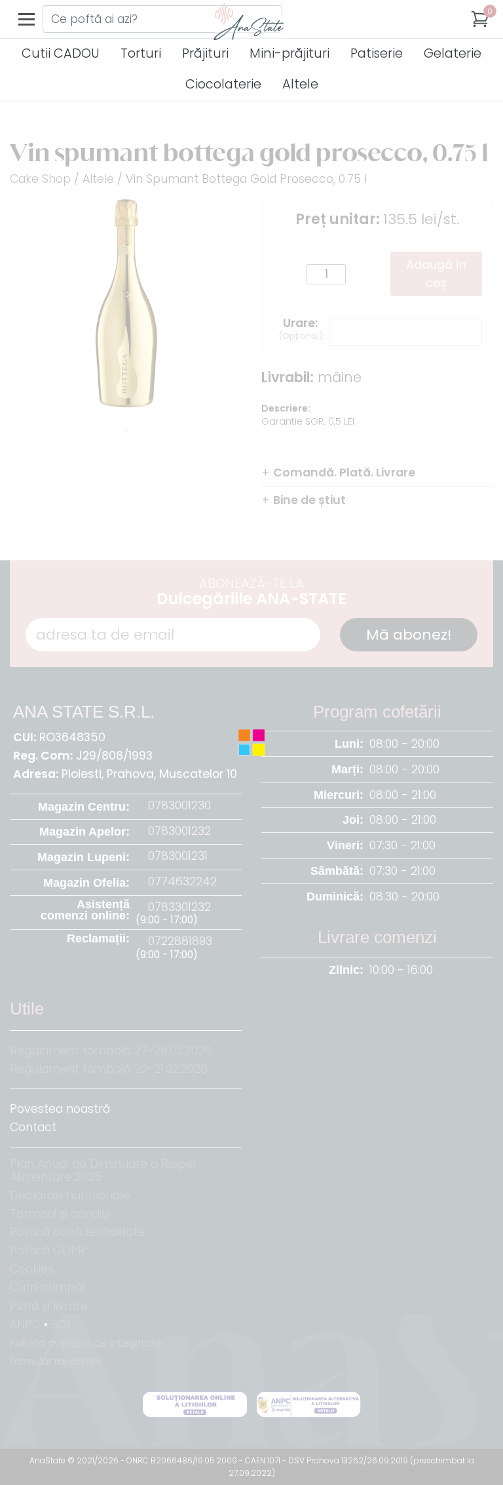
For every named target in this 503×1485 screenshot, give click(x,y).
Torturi (141, 53)
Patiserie (376, 53)
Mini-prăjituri (289, 53)
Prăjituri (205, 53)
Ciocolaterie (223, 84)
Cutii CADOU (61, 53)
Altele (300, 84)
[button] (480, 19)
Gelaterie (452, 53)
